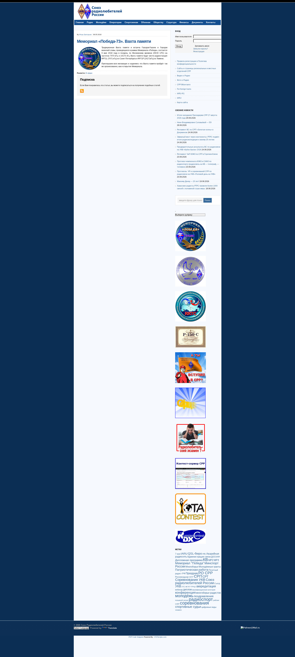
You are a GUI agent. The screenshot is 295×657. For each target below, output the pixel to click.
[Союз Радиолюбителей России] (100, 19)
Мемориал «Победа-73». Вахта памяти (114, 41)
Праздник (192, 573)
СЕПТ (191, 577)
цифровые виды (208, 607)
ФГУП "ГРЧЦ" (190, 587)
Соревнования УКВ (190, 580)
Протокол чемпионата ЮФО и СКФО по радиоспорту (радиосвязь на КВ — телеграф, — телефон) (198, 164)
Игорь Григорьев (85, 34)
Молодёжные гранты (210, 566)
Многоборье (192, 566)
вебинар (179, 590)
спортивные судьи (188, 606)
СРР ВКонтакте (184, 85)
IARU (179, 98)
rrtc (204, 553)
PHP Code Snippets (136, 637)
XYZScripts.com (160, 637)
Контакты (210, 22)
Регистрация (198, 51)
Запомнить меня (202, 46)
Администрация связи (199, 556)
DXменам (145, 22)
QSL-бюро (195, 553)
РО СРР (205, 573)
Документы (197, 22)
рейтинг (216, 600)
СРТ (205, 576)
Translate (112, 628)
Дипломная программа (189, 560)
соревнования (194, 603)
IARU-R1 (181, 93)
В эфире (89, 73)
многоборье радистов (208, 592)
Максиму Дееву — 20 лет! (188, 181)
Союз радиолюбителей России (194, 581)
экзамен (178, 610)
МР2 (210, 560)
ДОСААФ (215, 557)
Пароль (178, 41)
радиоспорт (201, 599)
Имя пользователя (183, 37)
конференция (185, 592)
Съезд (217, 583)
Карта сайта (182, 102)
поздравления (203, 596)
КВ (205, 559)
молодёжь (184, 596)
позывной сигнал (181, 600)
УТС (183, 587)
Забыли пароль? (200, 49)
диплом (187, 589)
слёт (177, 604)
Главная (80, 22)
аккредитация (206, 586)
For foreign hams (184, 89)
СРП (198, 576)
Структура (171, 22)
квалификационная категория (203, 590)
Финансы (184, 22)
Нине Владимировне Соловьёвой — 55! (194, 122)
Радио (90, 22)
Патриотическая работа (191, 569)
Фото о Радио (183, 80)
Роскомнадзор (181, 577)
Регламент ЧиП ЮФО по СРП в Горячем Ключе (197, 154)
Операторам (115, 22)
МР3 (216, 560)
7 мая (177, 554)
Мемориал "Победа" (189, 563)
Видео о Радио (183, 76)
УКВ (178, 586)
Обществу (158, 22)
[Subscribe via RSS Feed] (82, 91)
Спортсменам (131, 22)
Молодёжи (101, 22)
